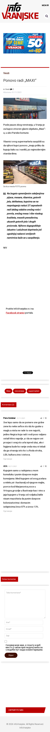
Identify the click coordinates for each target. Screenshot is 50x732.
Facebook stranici (15, 312)
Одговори (7, 459)
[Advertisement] (25, 277)
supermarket (34, 391)
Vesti (6, 73)
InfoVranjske (19, 724)
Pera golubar (9, 418)
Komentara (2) (8, 405)
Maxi (8, 391)
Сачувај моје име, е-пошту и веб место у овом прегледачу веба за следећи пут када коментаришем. (24, 647)
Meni (44, 5)
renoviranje (19, 391)
